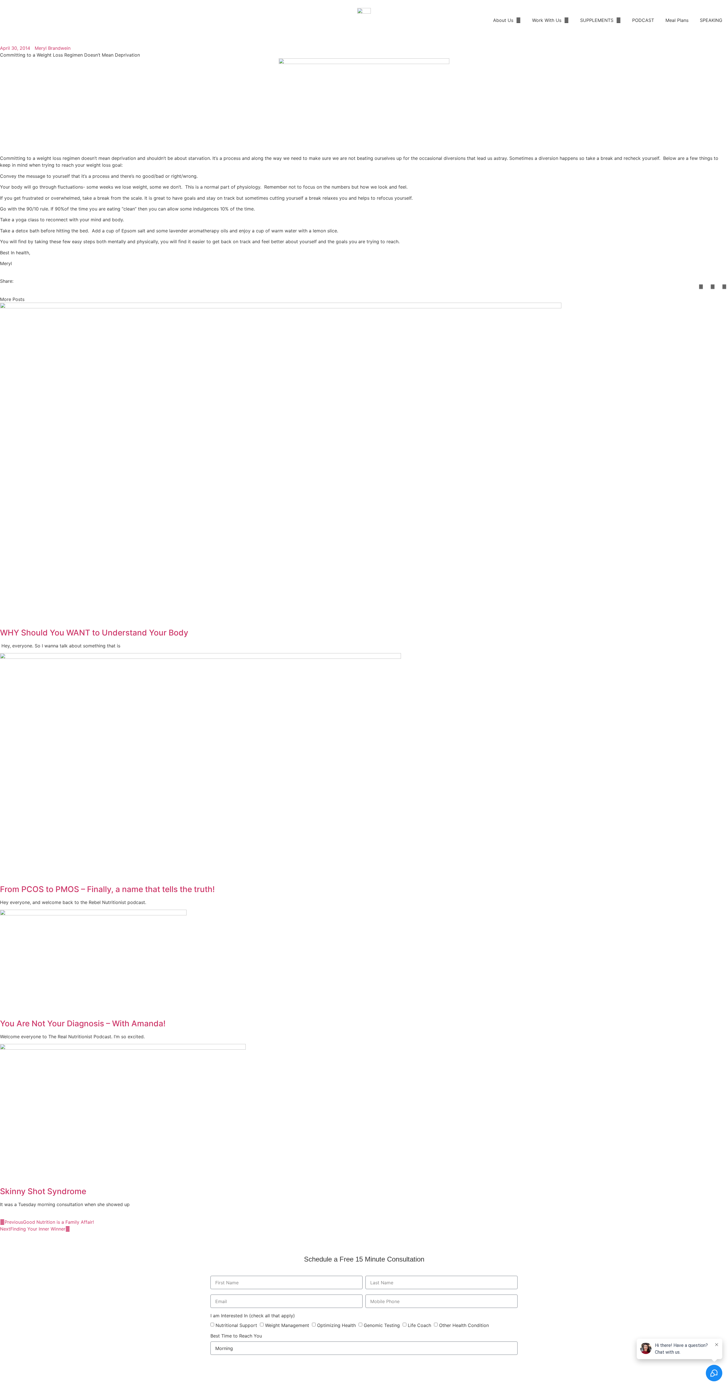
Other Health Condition (464, 1325)
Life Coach (419, 1325)
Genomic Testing (382, 1325)
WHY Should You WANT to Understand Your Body (94, 632)
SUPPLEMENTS (596, 20)
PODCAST (643, 20)
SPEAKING (711, 20)
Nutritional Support (236, 1325)
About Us (503, 20)
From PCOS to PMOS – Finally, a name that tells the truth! (107, 889)
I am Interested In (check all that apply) (252, 1315)
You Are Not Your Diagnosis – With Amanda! (83, 1023)
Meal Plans (676, 20)
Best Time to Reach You (236, 1336)
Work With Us (546, 20)
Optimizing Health (336, 1325)
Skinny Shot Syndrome (43, 1191)
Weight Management (287, 1325)
